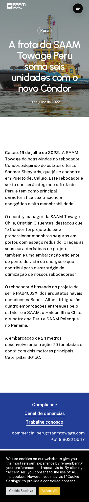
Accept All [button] (49, 491)
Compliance (44, 404)
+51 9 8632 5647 (68, 439)
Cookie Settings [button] (21, 491)
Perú (44, 30)
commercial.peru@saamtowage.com (48, 433)
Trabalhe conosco (44, 422)
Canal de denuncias (44, 413)
